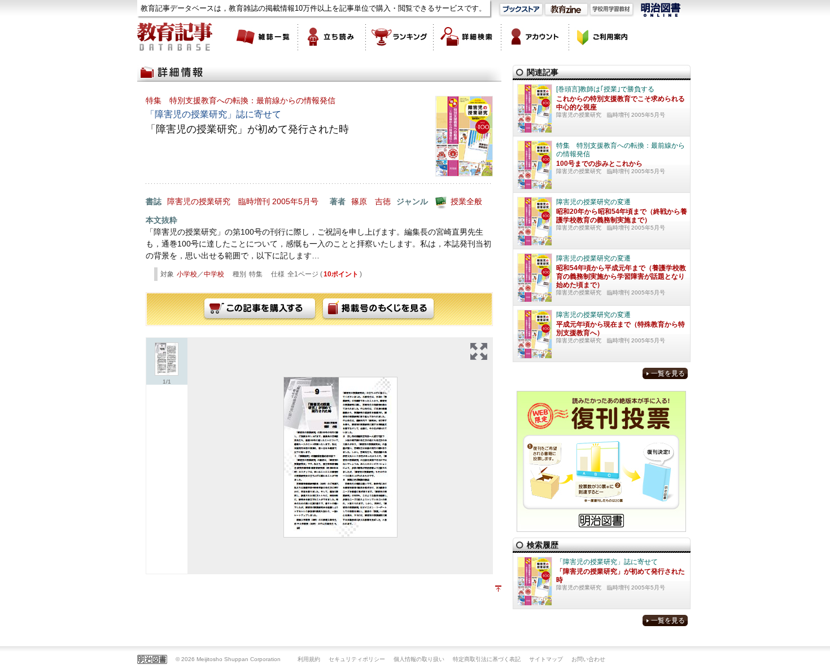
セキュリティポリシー (357, 659)
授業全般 (466, 201)
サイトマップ (546, 659)
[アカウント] (535, 37)
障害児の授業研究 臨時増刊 (218, 201)
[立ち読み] (332, 37)
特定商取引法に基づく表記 (487, 659)
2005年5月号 (295, 201)
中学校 (214, 274)
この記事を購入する (259, 309)
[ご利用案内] (603, 37)
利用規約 (309, 659)
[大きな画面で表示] (478, 351)
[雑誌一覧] (264, 37)
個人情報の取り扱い (419, 659)
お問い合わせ (588, 659)
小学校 (187, 274)
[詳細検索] (467, 37)
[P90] (340, 457)
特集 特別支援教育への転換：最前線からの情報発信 (240, 100)
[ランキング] (400, 37)
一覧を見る (668, 373)
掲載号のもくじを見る (378, 309)
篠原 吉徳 (371, 201)
